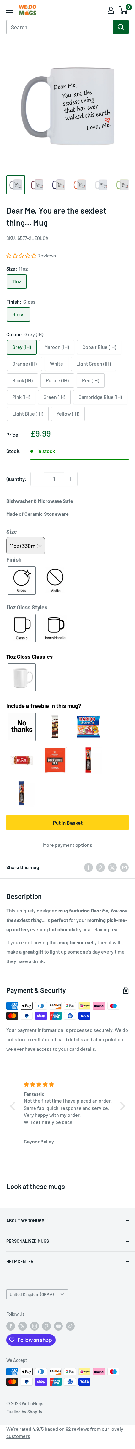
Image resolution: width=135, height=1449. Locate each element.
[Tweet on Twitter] (112, 867)
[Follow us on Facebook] (10, 1326)
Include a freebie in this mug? (43, 705)
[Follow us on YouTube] (58, 1326)
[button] (21, 255)
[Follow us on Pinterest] (46, 1326)
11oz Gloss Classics (29, 656)
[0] (123, 10)
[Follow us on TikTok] (70, 1326)
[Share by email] (124, 867)
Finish (14, 559)
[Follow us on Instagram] (34, 1326)
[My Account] (111, 10)
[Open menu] (9, 10)
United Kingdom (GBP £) (32, 1294)
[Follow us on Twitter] (22, 1326)
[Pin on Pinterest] (100, 867)
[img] (68, 1084)
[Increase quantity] (70, 479)
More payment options (67, 845)
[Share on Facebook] (88, 867)
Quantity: (16, 479)
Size (11, 531)
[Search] (121, 27)
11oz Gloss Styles (26, 607)
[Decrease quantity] (37, 479)
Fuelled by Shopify (24, 1411)
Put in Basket (68, 822)
